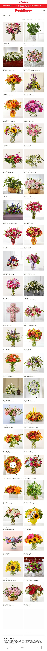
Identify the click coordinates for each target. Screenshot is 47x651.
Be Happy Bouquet (28, 529)
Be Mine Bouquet (7, 554)
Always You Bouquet (28, 223)
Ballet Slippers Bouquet (8, 529)
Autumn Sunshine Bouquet (9, 452)
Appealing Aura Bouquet (8, 350)
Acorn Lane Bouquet (8, 95)
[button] (2, 10)
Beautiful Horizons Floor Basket (31, 580)
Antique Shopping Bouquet (30, 325)
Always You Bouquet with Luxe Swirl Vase (12, 248)
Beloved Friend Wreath (29, 631)
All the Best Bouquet (28, 146)
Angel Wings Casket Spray (30, 299)
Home (4, 15)
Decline (35, 647)
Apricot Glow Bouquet (8, 376)
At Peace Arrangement (8, 401)
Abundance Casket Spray (8, 70)
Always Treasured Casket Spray (10, 223)
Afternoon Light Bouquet (9, 121)
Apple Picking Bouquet (29, 350)
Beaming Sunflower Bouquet (10, 580)
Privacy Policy (13, 643)
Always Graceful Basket (29, 197)
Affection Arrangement (29, 95)
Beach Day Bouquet (28, 554)
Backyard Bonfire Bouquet (9, 503)
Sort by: (23, 19)
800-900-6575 (25, 6)
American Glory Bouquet (9, 274)
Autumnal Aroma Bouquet (30, 452)
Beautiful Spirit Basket (8, 605)
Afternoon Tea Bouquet (29, 121)
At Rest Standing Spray (29, 401)
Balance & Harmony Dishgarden (31, 503)
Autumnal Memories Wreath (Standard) (12, 478)
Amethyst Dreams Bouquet (30, 274)
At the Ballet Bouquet (8, 427)
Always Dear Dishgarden (8, 197)
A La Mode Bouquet (7, 45)
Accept (22, 647)
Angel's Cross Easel (7, 325)
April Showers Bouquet (29, 376)
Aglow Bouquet (6, 146)
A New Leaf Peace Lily (29, 45)
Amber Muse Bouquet (29, 248)
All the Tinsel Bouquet (8, 172)
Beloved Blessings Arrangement (10, 631)
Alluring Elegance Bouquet (30, 172)
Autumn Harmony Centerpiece (31, 427)
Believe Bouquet (27, 605)
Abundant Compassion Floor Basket (32, 70)
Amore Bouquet (6, 299)
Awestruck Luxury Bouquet (30, 478)
